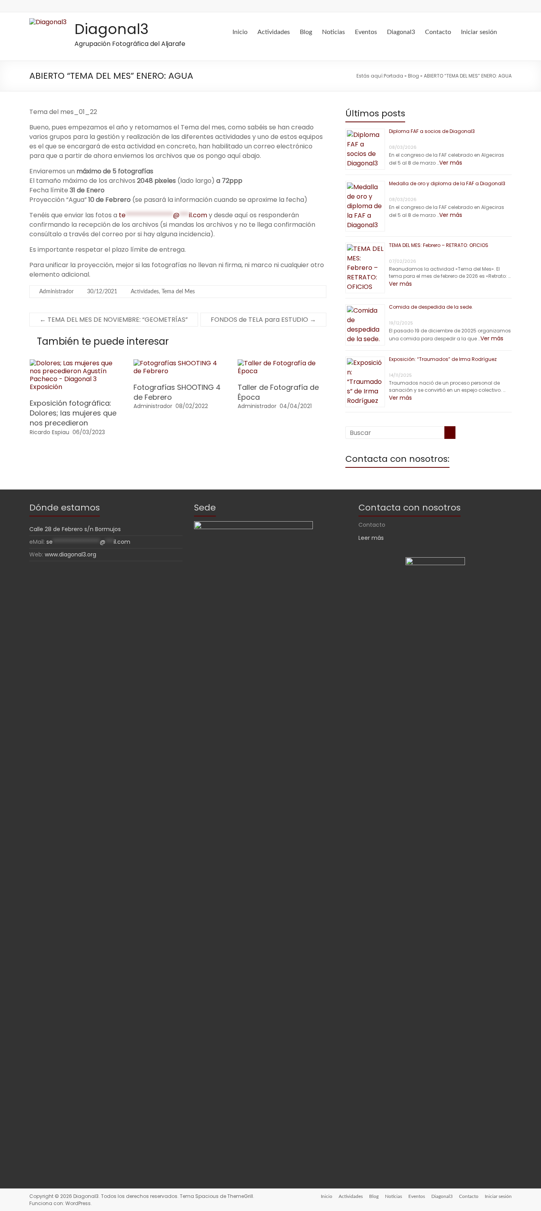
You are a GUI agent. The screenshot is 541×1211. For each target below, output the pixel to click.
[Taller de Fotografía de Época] (282, 363)
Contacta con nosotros (409, 507)
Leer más (371, 538)
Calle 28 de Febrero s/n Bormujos (75, 529)
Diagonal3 (111, 29)
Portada (393, 75)
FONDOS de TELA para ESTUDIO (263, 319)
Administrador (56, 291)
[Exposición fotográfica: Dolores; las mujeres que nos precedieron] (74, 363)
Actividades (273, 32)
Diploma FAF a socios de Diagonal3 (432, 131)
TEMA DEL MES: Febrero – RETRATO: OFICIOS (438, 245)
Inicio (240, 32)
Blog (306, 32)
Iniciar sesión (479, 32)
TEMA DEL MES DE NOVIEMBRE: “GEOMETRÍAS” (114, 319)
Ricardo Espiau (49, 432)
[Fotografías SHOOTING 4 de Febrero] (177, 363)
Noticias (333, 32)
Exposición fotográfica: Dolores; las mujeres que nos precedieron (73, 413)
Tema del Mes (178, 291)
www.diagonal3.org (70, 554)
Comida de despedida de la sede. (431, 307)
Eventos (366, 32)
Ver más (450, 163)
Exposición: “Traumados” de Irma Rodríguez (443, 359)
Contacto (438, 32)
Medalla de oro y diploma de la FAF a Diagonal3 (447, 183)
